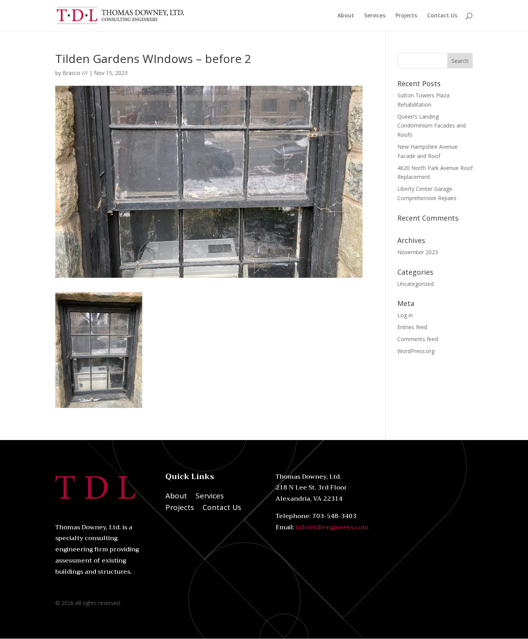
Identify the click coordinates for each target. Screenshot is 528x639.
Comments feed (417, 339)
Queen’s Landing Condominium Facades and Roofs (431, 126)
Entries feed (412, 327)
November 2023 (417, 252)
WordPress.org (415, 351)
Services (374, 16)
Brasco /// (75, 72)
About (345, 16)
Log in (405, 315)
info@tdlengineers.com (332, 527)
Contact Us (442, 16)
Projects (406, 16)
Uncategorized (415, 283)
